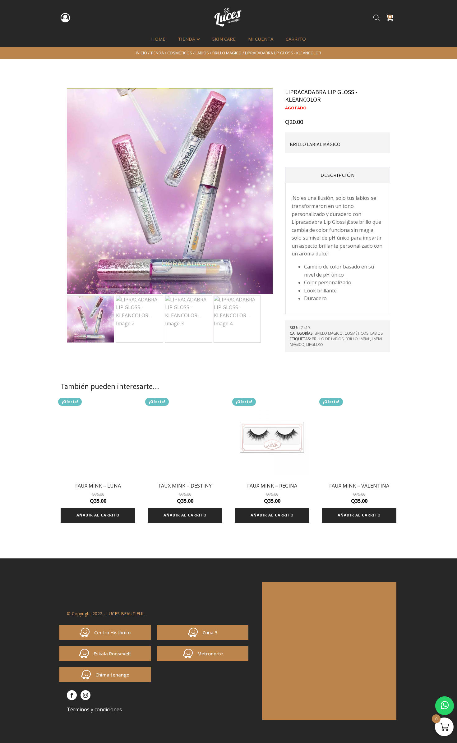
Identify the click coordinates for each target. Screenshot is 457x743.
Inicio (141, 53)
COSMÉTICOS (179, 53)
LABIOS (202, 53)
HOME (158, 39)
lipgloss (314, 344)
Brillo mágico (227, 53)
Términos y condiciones (94, 709)
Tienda (186, 39)
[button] (262, 98)
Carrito (296, 39)
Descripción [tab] (338, 175)
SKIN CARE (224, 39)
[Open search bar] (376, 18)
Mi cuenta (260, 39)
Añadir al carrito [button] (98, 515)
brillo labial (357, 339)
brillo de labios (328, 339)
